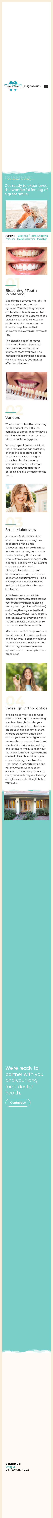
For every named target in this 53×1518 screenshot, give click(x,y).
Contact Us (18, 1103)
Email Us (10, 1467)
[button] (46, 86)
